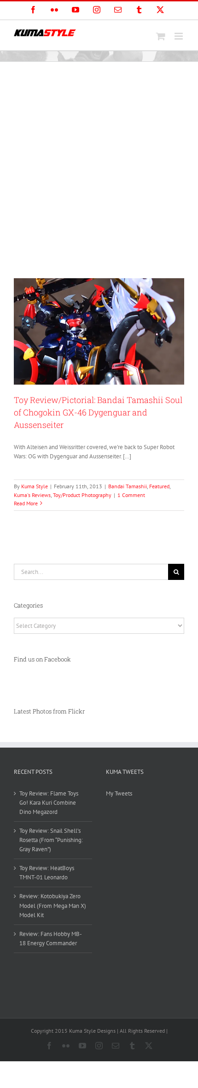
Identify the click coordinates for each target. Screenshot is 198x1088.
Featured (159, 486)
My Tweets (119, 793)
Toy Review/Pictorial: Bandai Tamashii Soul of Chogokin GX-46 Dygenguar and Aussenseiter (98, 412)
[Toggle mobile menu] (179, 36)
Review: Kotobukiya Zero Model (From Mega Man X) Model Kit (52, 905)
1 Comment (131, 494)
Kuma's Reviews (32, 494)
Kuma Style (34, 486)
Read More (26, 503)
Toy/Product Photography (82, 494)
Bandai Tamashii (127, 486)
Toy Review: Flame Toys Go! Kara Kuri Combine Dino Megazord (48, 803)
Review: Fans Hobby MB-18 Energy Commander (50, 938)
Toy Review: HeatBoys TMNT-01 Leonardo (46, 872)
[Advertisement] (99, 165)
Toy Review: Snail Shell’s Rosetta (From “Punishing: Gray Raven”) (51, 840)
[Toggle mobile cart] (160, 36)
